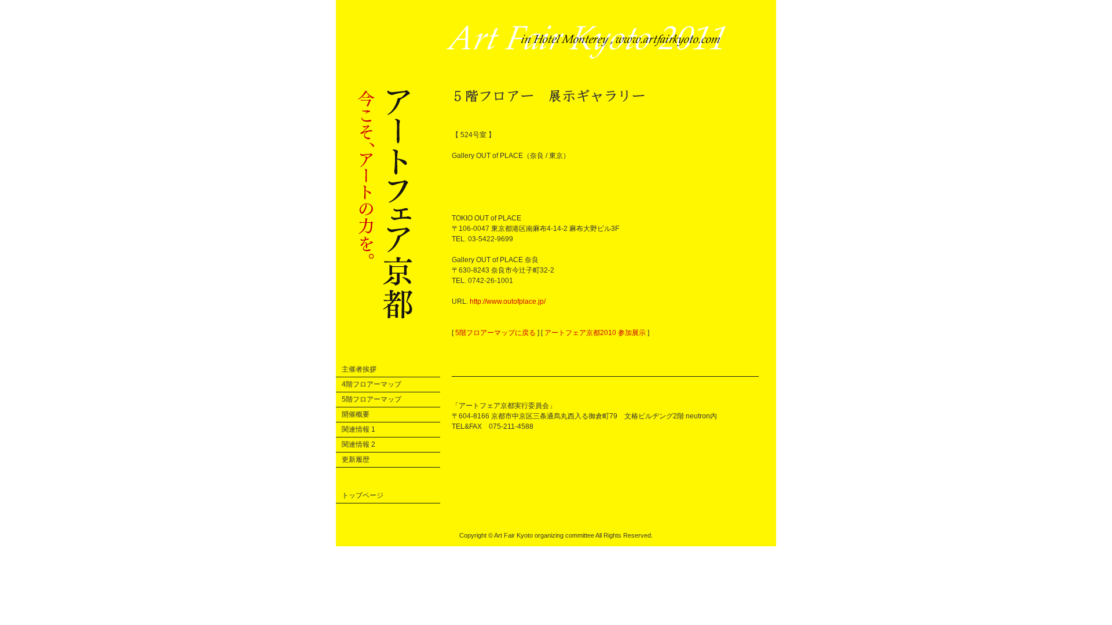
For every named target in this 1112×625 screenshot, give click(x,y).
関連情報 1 (358, 429)
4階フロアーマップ (371, 384)
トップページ (362, 495)
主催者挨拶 (359, 369)
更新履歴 (356, 459)
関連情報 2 (358, 444)
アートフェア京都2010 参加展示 (595, 333)
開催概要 (356, 414)
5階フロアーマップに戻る (495, 333)
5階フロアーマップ (371, 399)
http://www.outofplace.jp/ (508, 301)
